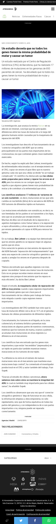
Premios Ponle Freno (30, 2)
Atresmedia (28, 472)
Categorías (10, 458)
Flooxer (39, 489)
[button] (51, 8)
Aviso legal (9, 510)
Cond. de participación (15, 514)
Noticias (16, 16)
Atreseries (23, 484)
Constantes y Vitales (30, 434)
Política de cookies (43, 510)
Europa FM (42, 484)
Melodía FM (16, 489)
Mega (14, 484)
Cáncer (47, 16)
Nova (42, 479)
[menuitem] (16, 16)
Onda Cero (33, 484)
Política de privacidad (25, 510)
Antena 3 (14, 479)
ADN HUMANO (10, 434)
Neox (33, 479)
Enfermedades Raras (32, 16)
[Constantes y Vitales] (4, 16)
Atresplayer (28, 489)
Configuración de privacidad (38, 514)
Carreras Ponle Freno (14, 2)
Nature (41, 125)
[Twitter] (21, 520)
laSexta (23, 479)
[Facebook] (35, 520)
